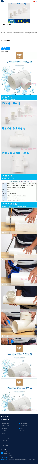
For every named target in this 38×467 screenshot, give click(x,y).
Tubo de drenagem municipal (7, 443)
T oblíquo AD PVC (7, 40)
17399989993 (7, 453)
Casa (2, 421)
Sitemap (21, 428)
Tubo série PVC (4, 440)
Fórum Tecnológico (23, 423)
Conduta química (5, 445)
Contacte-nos (4, 428)
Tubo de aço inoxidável (6, 447)
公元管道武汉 (4, 430)
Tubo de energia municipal (6, 442)
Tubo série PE (4, 437)
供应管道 (3, 433)
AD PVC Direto (6, 43)
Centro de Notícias (23, 421)
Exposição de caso (23, 425)
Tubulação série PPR (5, 438)
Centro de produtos (5, 423)
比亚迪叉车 (22, 430)
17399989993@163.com (12, 455)
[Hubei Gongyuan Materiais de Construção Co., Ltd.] (3, 1)
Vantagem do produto (5, 425)
